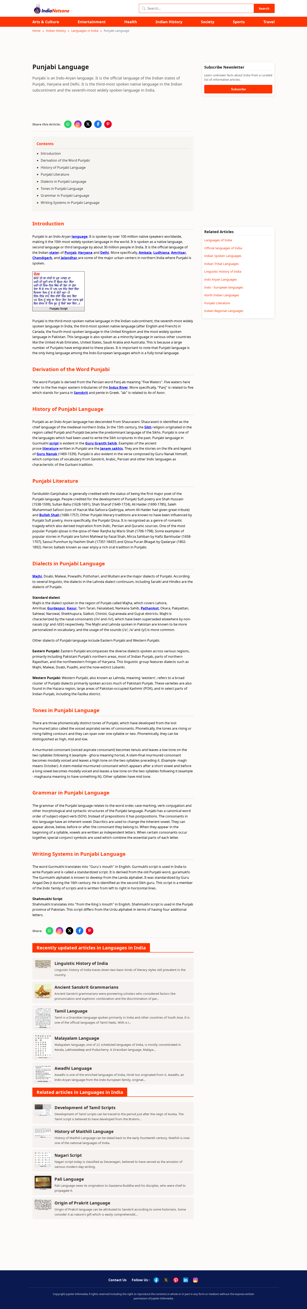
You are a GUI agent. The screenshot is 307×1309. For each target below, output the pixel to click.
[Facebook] (156, 1280)
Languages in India (84, 31)
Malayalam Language (77, 1038)
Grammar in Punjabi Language (65, 195)
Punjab (70, 252)
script (54, 443)
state (53, 252)
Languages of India (218, 240)
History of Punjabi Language (63, 167)
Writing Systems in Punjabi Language (70, 202)
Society (207, 22)
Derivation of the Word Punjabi (65, 160)
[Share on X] (88, 124)
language (80, 236)
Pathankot (150, 608)
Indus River (118, 387)
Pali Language (69, 1179)
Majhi (37, 576)
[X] (166, 1280)
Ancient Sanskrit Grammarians (86, 987)
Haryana (85, 252)
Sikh (148, 427)
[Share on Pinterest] (108, 124)
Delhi (104, 252)
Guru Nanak (47, 454)
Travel (269, 22)
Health (130, 22)
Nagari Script (68, 1155)
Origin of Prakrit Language (82, 1203)
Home (36, 31)
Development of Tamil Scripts (85, 1107)
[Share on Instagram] (78, 124)
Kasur (72, 608)
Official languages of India (223, 248)
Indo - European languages (223, 287)
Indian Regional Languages (223, 311)
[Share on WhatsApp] (68, 124)
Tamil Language (71, 1011)
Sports (239, 22)
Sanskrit (81, 392)
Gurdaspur (56, 608)
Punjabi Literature (55, 174)
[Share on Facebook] (98, 124)
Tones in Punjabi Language (62, 188)
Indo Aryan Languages (220, 279)
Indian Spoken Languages (222, 256)
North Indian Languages (221, 295)
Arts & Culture (45, 22)
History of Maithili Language (84, 1131)
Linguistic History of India (81, 963)
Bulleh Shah (49, 515)
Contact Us (117, 1280)
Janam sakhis (111, 448)
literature (50, 448)
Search (264, 8)
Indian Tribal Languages (221, 264)
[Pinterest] (176, 1280)
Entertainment (92, 22)
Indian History (169, 22)
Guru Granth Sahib (101, 443)
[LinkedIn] (185, 1280)
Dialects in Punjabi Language (63, 181)
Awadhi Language (73, 1068)
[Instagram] (195, 1280)
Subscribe (238, 89)
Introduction (51, 153)
